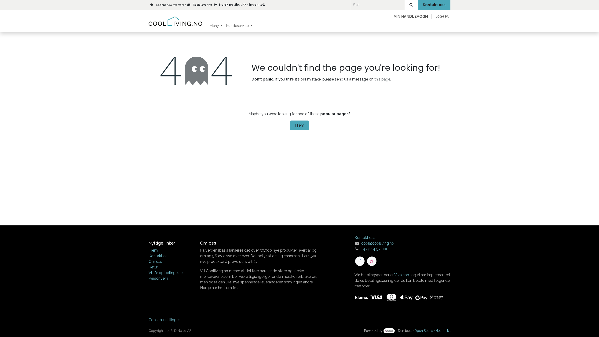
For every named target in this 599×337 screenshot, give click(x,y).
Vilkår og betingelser (166, 273)
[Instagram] (371, 261)
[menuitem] (216, 25)
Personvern (158, 278)
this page (382, 79)
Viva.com (402, 275)
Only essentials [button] (418, 329)
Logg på (442, 16)
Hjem (299, 125)
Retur (153, 267)
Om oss (155, 261)
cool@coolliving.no (377, 243)
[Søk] (411, 5)
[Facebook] (360, 261)
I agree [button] (442, 329)
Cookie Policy (284, 328)
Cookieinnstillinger (164, 320)
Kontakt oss (159, 256)
